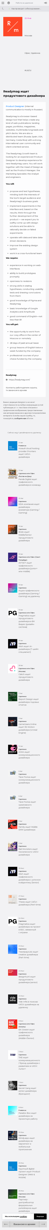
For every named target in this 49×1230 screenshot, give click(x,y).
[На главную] (8, 3)
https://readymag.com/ (19, 380)
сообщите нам (20, 418)
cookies (23, 1216)
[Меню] (3, 3)
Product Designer (15, 106)
